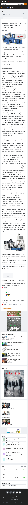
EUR (4, 469)
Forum (3, 436)
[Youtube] (17, 492)
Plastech (4, 11)
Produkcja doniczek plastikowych (14, 448)
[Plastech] (5, 1)
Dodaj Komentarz (7, 308)
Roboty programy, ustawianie (13, 439)
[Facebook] (7, 492)
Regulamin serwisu (19, 496)
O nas (22, 497)
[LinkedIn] (20, 492)
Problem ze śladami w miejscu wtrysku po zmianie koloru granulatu (15, 443)
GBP (4, 474)
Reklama (3, 7)
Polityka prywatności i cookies (10, 497)
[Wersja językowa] (7, 7)
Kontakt (4, 496)
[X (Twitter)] (13, 492)
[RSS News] (10, 492)
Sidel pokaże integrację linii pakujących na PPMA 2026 (14, 354)
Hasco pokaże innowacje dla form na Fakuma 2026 (16, 337)
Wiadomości (10, 11)
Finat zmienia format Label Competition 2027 (13, 360)
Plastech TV (5, 402)
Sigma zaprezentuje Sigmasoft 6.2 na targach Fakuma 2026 (16, 343)
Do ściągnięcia (14, 499)
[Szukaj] (25, 4)
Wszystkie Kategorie (17, 18)
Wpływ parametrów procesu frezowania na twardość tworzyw (14, 453)
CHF (4, 477)
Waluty (4, 467)
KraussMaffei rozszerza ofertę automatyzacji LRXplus (14, 348)
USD (4, 472)
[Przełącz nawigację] (13, 7)
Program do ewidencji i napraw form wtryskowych (15, 458)
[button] (10, 7)
